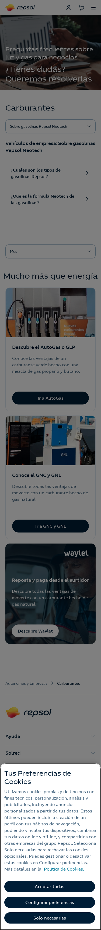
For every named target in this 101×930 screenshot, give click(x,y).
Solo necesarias (49, 918)
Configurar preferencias (49, 902)
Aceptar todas (49, 886)
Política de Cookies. (64, 869)
